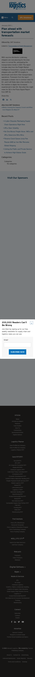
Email (6, 340)
